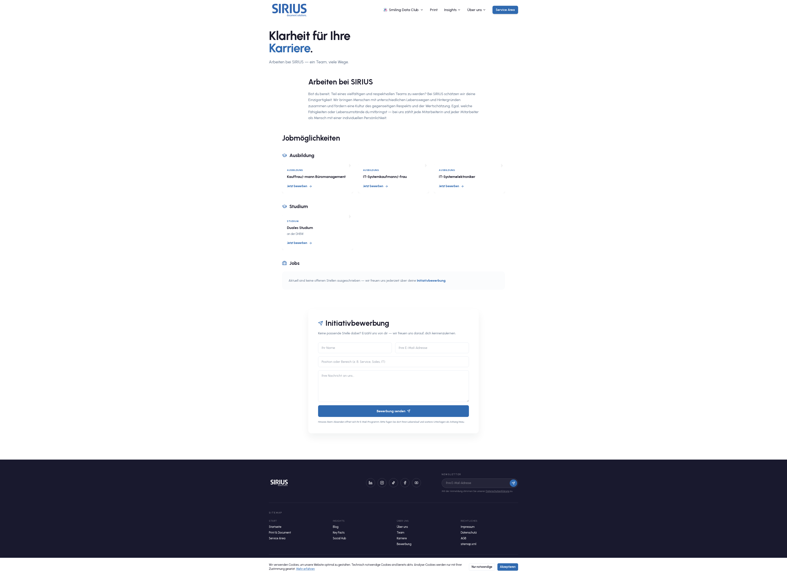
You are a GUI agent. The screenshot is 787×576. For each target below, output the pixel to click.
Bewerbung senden (391, 411)
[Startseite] (289, 10)
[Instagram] (382, 482)
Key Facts (339, 532)
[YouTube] (416, 482)
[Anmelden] (513, 483)
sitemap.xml (468, 544)
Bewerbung (404, 544)
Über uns (474, 10)
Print (434, 10)
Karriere (402, 538)
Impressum (467, 527)
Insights (450, 10)
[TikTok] (393, 482)
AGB (463, 538)
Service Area (505, 10)
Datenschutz (469, 532)
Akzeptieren (508, 567)
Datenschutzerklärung (497, 491)
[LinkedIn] (370, 482)
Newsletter (451, 474)
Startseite (275, 527)
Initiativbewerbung (431, 280)
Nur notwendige (482, 567)
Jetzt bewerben (297, 186)
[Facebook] (404, 482)
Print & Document (280, 532)
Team (400, 532)
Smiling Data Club (404, 10)
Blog (335, 527)
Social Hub (339, 538)
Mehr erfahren (305, 569)
